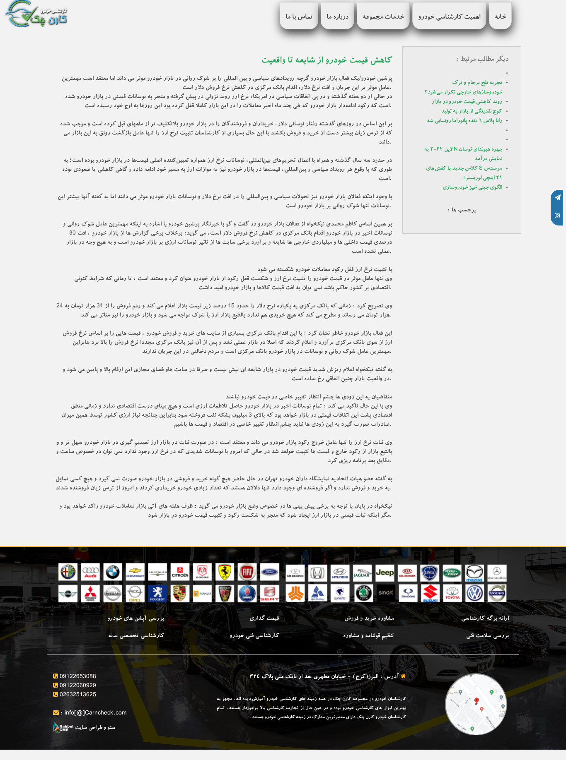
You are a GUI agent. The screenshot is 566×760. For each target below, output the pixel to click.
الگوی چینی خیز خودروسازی (472, 188)
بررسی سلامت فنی (487, 636)
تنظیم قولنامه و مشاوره (368, 636)
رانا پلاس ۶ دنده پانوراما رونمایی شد (464, 121)
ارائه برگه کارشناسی (485, 619)
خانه (500, 17)
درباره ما (337, 17)
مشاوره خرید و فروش (369, 619)
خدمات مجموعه (383, 17)
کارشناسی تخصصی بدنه (136, 636)
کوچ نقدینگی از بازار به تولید (471, 112)
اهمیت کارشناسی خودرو (449, 17)
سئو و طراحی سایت (94, 728)
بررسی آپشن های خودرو (135, 619)
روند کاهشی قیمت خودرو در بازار (467, 102)
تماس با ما (298, 17)
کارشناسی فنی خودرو (254, 636)
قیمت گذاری (264, 619)
